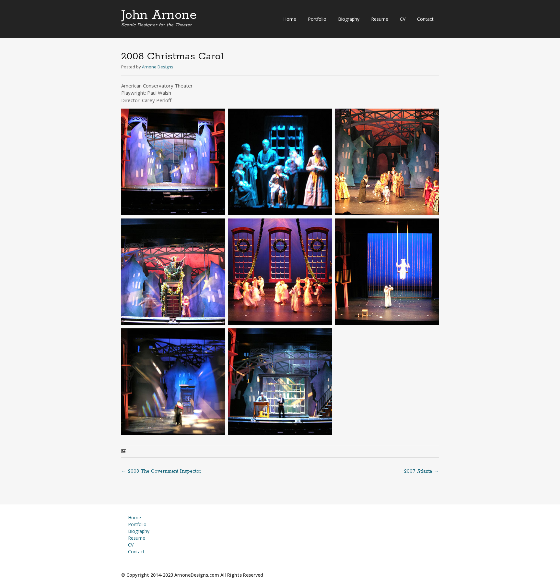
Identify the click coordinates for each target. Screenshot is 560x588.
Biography (348, 19)
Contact (425, 19)
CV (402, 19)
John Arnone (159, 15)
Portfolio (317, 19)
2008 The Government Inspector (161, 471)
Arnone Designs (157, 67)
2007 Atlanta (421, 471)
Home (289, 19)
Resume (379, 19)
